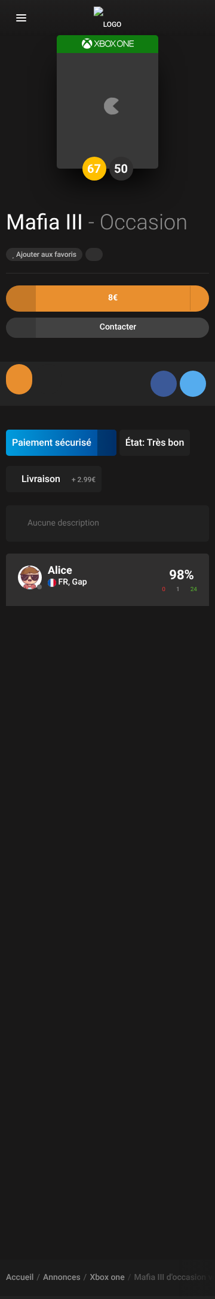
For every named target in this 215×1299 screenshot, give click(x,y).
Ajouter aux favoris (45, 254)
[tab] (19, 379)
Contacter (118, 327)
